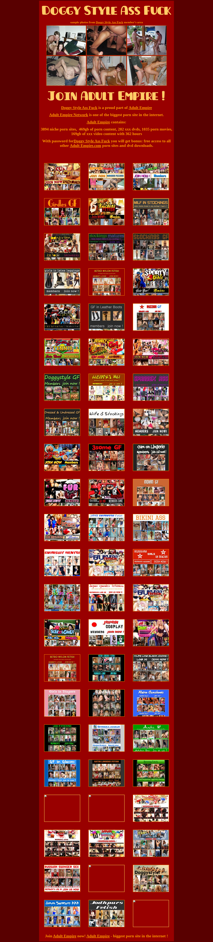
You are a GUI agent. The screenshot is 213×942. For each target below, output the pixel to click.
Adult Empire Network (68, 115)
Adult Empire (140, 107)
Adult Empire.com (85, 145)
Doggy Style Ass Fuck (109, 22)
